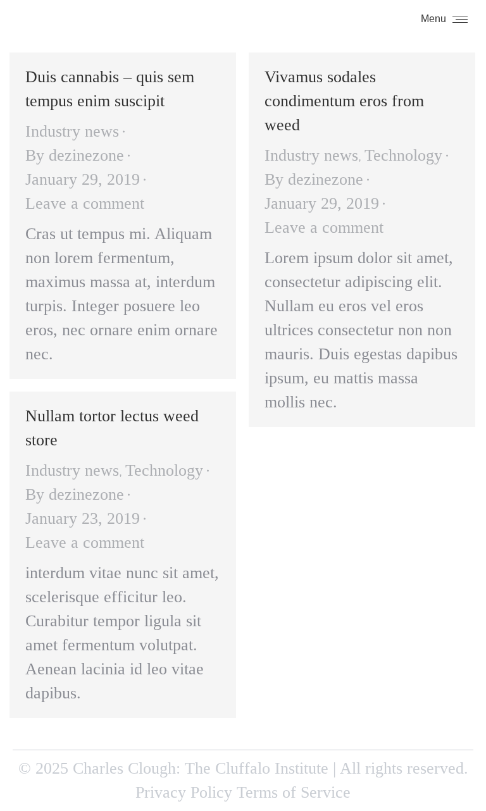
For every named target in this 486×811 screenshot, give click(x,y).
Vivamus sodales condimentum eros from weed (344, 101)
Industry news (72, 131)
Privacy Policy (183, 792)
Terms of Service (294, 792)
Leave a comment (84, 203)
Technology (403, 155)
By (74, 155)
